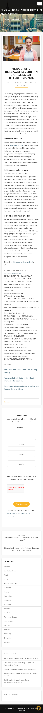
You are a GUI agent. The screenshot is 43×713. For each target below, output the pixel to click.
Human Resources (10, 583)
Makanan (7, 609)
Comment (21, 427)
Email (21, 454)
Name (21, 444)
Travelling (7, 638)
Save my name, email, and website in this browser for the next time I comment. (21, 477)
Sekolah (7, 402)
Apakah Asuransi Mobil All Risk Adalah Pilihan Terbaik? (21, 537)
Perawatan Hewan (10, 617)
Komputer (7, 604)
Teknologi (7, 634)
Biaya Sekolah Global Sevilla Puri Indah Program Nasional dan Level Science (21, 548)
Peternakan (8, 621)
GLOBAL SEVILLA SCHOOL (13, 273)
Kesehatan (8, 596)
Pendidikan (8, 613)
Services (7, 629)
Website (21, 464)
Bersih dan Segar (10, 571)
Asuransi (7, 567)
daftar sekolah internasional (23, 262)
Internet (7, 592)
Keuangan (7, 600)
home (6, 579)
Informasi (7, 588)
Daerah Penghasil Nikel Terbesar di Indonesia (20, 669)
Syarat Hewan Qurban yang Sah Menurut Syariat (21, 658)
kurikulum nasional (16, 145)
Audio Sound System (11, 694)
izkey (12, 82)
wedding (7, 642)
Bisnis (6, 575)
